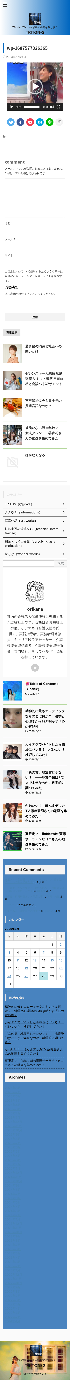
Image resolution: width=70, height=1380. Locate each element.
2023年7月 (13, 1245)
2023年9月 (13, 1236)
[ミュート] (52, 107)
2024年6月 (13, 1198)
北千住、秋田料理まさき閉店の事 (24, 896)
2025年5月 (13, 1151)
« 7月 (8, 990)
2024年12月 (13, 1173)
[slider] (31, 107)
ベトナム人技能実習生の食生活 (22, 910)
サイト (9, 255)
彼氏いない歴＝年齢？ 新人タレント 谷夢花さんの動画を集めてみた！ (43, 433)
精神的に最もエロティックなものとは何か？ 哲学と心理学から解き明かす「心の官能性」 (34, 1011)
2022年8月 (13, 1291)
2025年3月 (13, 1160)
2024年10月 (13, 1181)
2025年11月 (13, 1126)
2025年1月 (12, 1168)
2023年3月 (13, 1262)
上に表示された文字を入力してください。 (31, 293)
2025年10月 (13, 1130)
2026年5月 (13, 1100)
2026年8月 (13, 1088)
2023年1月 (12, 1270)
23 (61, 968)
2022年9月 (13, 1287)
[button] (35, 86)
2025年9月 (13, 1134)
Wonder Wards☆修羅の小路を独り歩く (35, 1359)
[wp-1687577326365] (40, 122)
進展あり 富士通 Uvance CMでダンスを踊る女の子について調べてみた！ (34, 881)
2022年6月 (13, 1300)
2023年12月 (13, 1224)
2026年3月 (13, 1109)
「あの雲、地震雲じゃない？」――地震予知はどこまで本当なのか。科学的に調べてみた (34, 1038)
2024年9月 (13, 1185)
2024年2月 (13, 1215)
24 (9, 976)
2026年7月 (13, 1092)
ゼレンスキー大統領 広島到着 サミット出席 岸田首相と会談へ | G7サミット (44, 378)
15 (52, 960)
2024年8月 (13, 1190)
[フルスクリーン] (58, 107)
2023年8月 (13, 1240)
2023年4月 (13, 1257)
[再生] (12, 107)
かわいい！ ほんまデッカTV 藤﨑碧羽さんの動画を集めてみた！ (46, 811)
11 (18, 960)
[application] (35, 86)
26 (26, 976)
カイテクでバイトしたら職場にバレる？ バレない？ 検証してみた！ (46, 749)
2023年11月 (13, 1228)
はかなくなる (35, 455)
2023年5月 (13, 1253)
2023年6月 (13, 1249)
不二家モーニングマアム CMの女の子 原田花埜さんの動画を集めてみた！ (34, 889)
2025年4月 (13, 1156)
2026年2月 (13, 1113)
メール (10, 239)
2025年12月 (13, 1122)
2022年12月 (13, 1274)
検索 (61, 563)
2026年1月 (12, 1117)
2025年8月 (13, 1139)
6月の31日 (11, 905)
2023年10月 (13, 1232)
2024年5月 (13, 1202)
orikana (41, 890)
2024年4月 (13, 1207)
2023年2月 (13, 1266)
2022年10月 (13, 1283)
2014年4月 (12, 1321)
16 (60, 960)
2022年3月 (13, 1313)
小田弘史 (49, 910)
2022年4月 (13, 1308)
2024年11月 (13, 1177)
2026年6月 (13, 1096)
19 (26, 968)
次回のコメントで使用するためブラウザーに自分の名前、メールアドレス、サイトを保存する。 (34, 276)
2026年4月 (13, 1105)
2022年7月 (13, 1296)
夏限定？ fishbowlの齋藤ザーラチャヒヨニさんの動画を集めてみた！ (45, 839)
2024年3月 (13, 1211)
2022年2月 (13, 1317)
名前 (8, 223)
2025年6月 (13, 1147)
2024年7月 (13, 1194)
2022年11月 (13, 1279)
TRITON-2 (35, 32)
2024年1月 (12, 1219)
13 (35, 960)
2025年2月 (13, 1164)
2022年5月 (13, 1304)
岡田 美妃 (53, 896)
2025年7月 (13, 1143)
